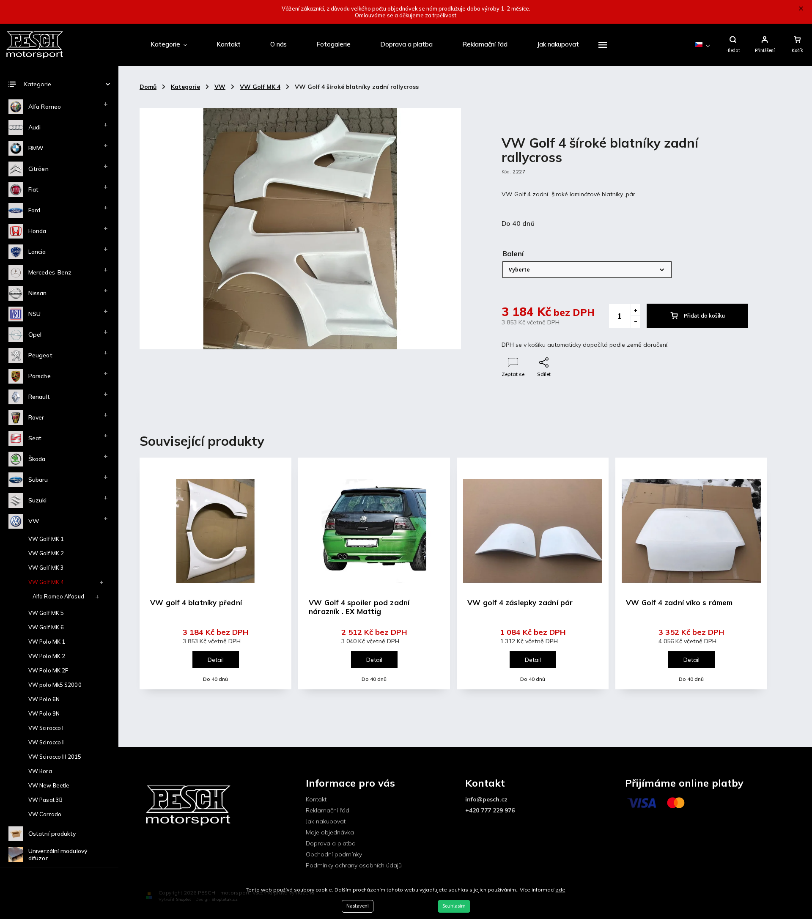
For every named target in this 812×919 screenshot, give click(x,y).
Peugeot (40, 355)
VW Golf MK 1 (46, 538)
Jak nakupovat (326, 821)
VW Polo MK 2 (46, 656)
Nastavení (357, 906)
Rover (36, 417)
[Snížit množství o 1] (635, 322)
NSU (34, 314)
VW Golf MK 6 (46, 627)
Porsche (39, 376)
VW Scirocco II (46, 742)
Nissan (37, 293)
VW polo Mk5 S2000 (55, 684)
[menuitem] (169, 45)
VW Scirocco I (45, 727)
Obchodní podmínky (334, 854)
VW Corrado (44, 814)
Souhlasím (454, 906)
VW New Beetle (48, 785)
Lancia (37, 251)
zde (560, 889)
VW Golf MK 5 (46, 612)
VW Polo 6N (44, 699)
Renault (39, 397)
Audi (34, 127)
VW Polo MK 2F (48, 670)
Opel (34, 334)
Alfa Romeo (44, 106)
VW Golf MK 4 (46, 582)
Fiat (33, 189)
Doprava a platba (331, 843)
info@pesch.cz (486, 799)
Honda (37, 231)
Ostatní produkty (52, 833)
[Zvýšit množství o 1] (635, 310)
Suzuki (37, 500)
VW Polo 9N (44, 713)
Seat (34, 438)
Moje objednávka (330, 832)
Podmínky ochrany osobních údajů (354, 865)
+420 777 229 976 (490, 810)
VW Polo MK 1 (46, 641)
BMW (36, 148)
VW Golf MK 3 (46, 567)
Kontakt (316, 799)
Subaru (38, 479)
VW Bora (40, 771)
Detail (216, 660)
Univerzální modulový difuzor (57, 854)
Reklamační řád (327, 810)
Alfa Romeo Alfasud (58, 596)
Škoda (37, 459)
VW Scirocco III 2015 (54, 756)
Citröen (38, 169)
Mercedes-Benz (49, 272)
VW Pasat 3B (45, 799)
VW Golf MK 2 (46, 553)
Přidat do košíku (704, 316)
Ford (34, 210)
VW (33, 521)
